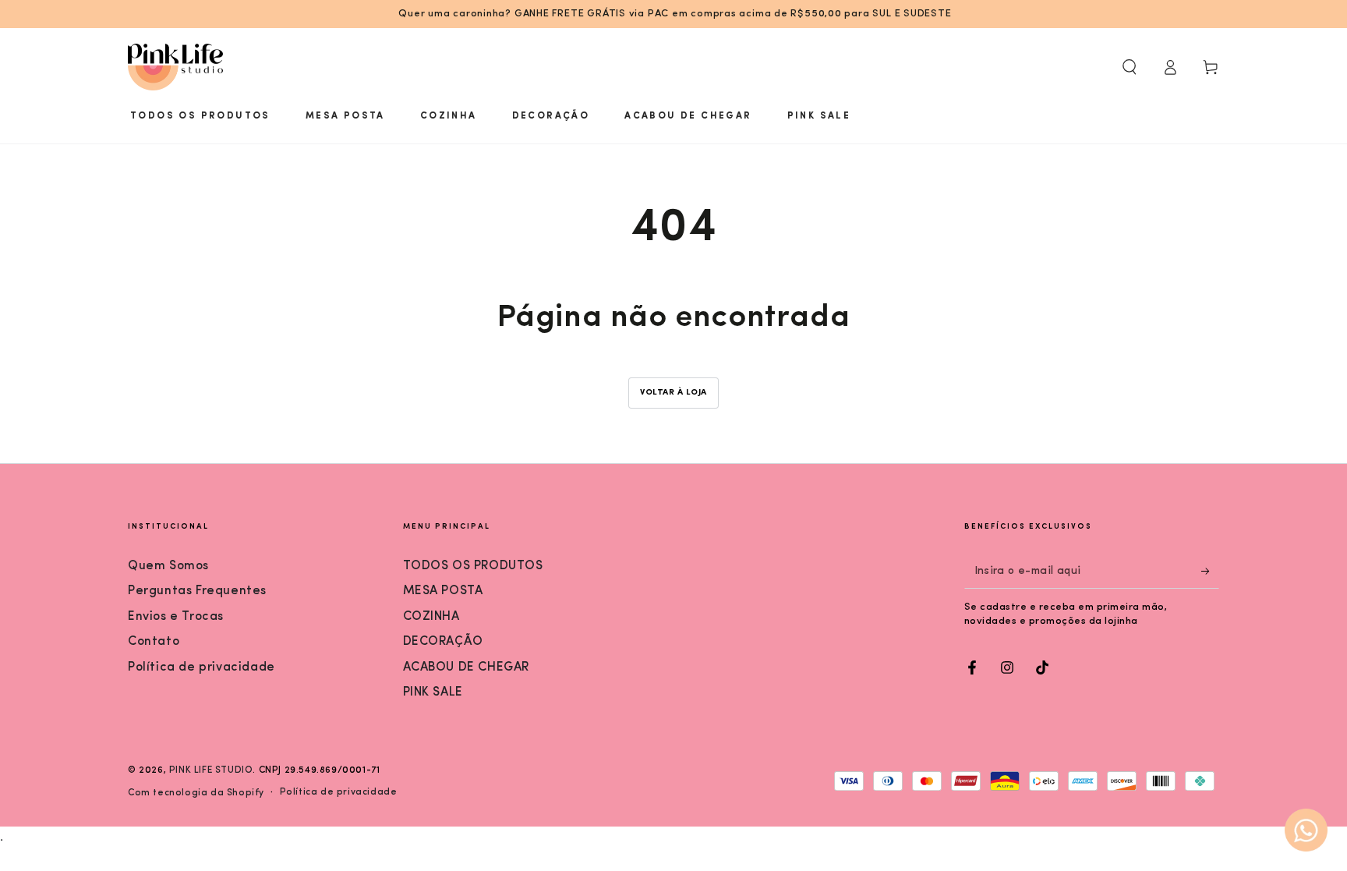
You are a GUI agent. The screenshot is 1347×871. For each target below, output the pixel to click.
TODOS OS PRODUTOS (473, 566)
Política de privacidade (201, 667)
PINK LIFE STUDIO (211, 770)
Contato (153, 642)
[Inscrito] (1210, 571)
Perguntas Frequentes (197, 591)
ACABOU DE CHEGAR (466, 667)
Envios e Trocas (176, 617)
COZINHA (431, 617)
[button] (1129, 67)
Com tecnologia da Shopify (196, 793)
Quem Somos (168, 566)
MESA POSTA (443, 591)
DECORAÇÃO (443, 642)
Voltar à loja (673, 392)
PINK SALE (433, 692)
